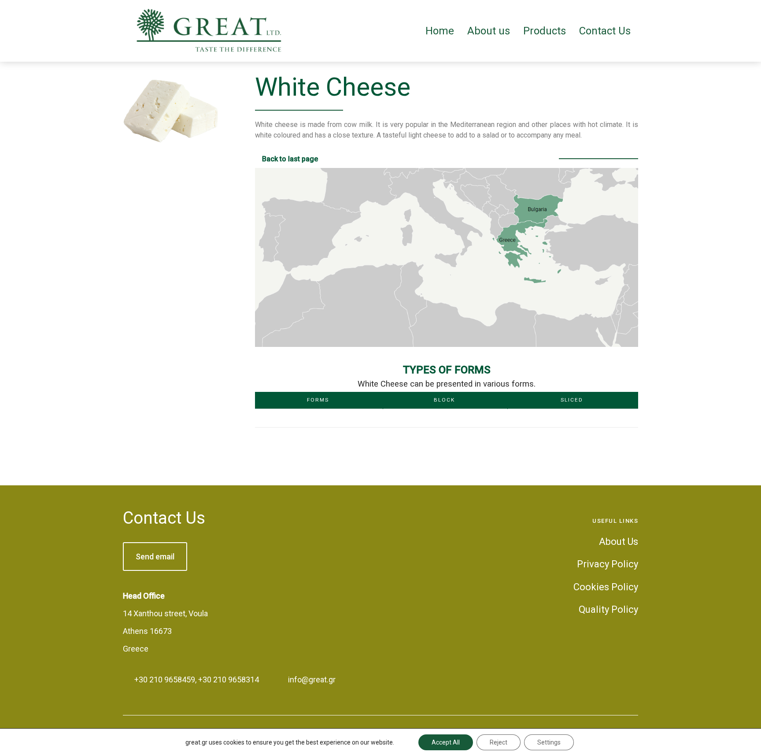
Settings (549, 742)
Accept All (446, 742)
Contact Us (164, 518)
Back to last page (290, 159)
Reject (498, 742)
